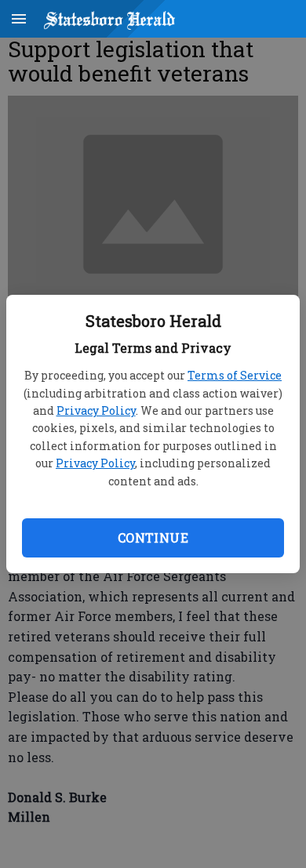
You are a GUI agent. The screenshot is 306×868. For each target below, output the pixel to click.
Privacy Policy (96, 410)
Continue (153, 537)
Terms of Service (235, 375)
